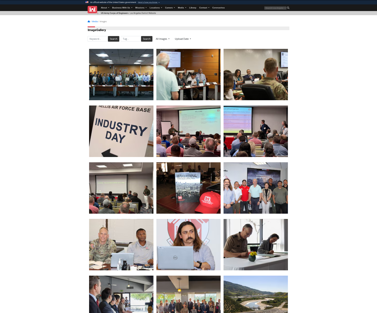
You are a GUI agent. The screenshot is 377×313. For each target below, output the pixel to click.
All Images (162, 38)
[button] (149, 2)
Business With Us (121, 8)
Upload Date (182, 38)
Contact (203, 8)
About (104, 8)
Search (113, 38)
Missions (140, 8)
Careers (169, 8)
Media (181, 8)
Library (192, 8)
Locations (155, 8)
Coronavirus (218, 8)
